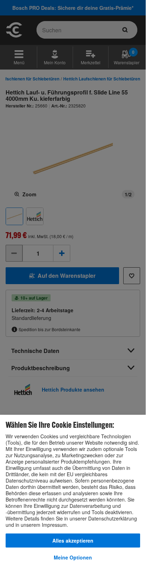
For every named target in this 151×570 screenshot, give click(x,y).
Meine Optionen (73, 557)
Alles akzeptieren (72, 540)
